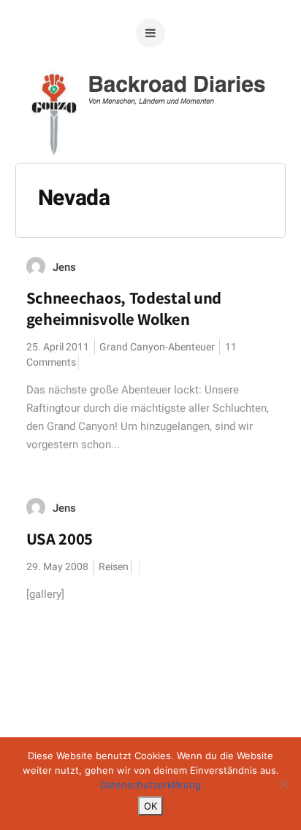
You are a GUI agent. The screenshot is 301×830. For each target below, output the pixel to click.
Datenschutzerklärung (150, 785)
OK (150, 806)
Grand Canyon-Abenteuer (157, 347)
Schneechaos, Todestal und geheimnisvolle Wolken (124, 308)
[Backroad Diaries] (150, 138)
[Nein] (282, 784)
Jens (64, 267)
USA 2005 (60, 539)
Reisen (114, 567)
